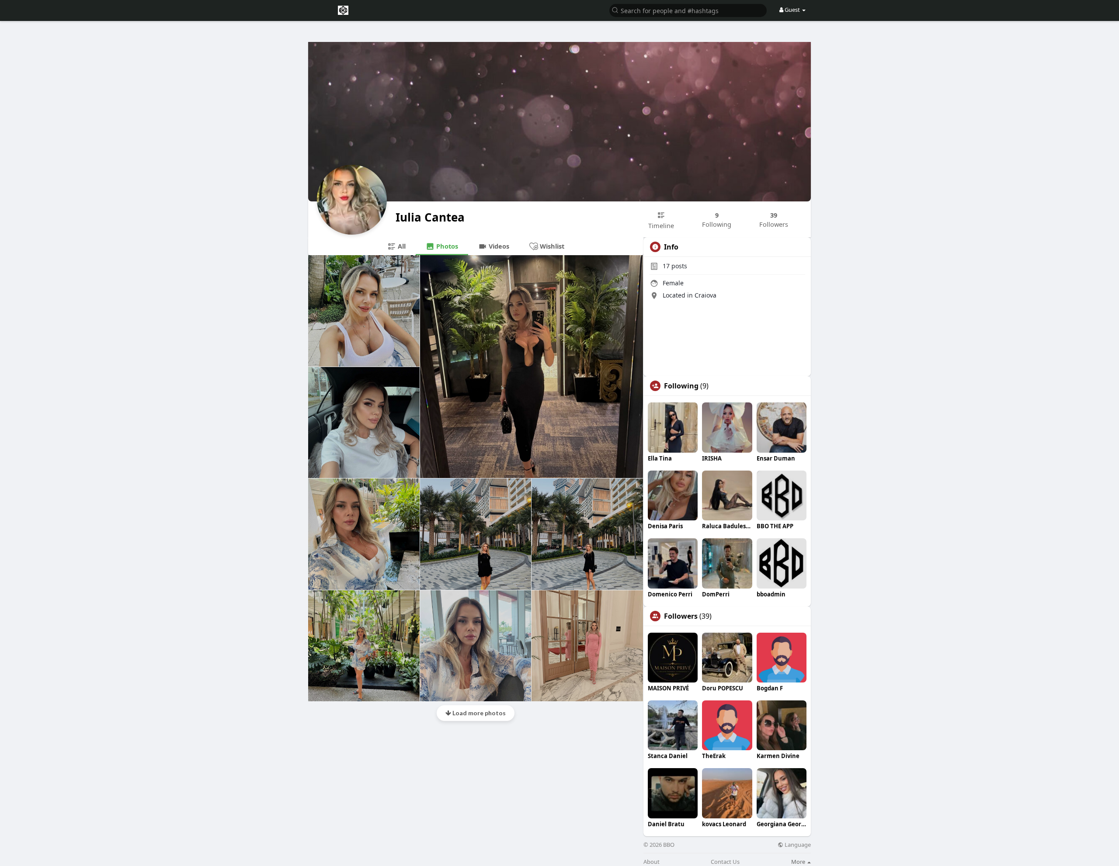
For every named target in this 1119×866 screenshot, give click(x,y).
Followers (681, 616)
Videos (498, 246)
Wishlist (551, 246)
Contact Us (725, 862)
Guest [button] (792, 10)
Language (797, 845)
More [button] (798, 862)
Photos (446, 246)
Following (681, 385)
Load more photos (478, 713)
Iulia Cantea (430, 217)
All (401, 246)
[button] (688, 10)
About (651, 862)
